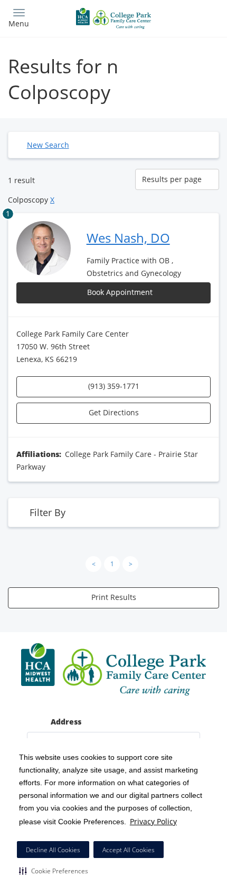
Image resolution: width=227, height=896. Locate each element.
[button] (53, 870)
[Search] (192, 17)
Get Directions (114, 412)
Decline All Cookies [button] (53, 849)
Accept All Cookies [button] (128, 849)
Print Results (113, 597)
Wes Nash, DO (128, 237)
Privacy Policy (153, 821)
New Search (48, 145)
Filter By (47, 512)
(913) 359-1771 (113, 386)
